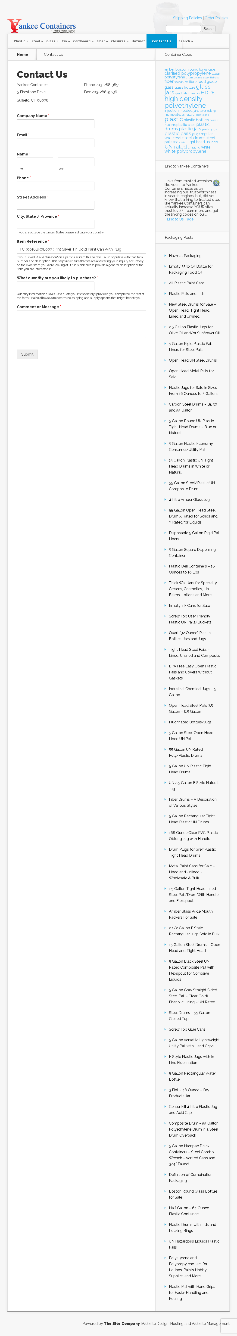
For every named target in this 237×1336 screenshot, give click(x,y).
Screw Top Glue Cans (187, 1029)
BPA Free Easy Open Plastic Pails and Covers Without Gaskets (192, 672)
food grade (207, 81)
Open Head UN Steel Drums (193, 360)
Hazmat (138, 41)
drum (189, 77)
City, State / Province (38, 216)
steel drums (194, 137)
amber (170, 69)
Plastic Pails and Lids (187, 293)
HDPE (208, 93)
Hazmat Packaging (185, 256)
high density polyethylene (185, 102)
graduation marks (187, 93)
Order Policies (216, 18)
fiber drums (181, 82)
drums (198, 77)
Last (60, 169)
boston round (186, 69)
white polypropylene (185, 151)
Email (23, 135)
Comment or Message (39, 307)
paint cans (202, 114)
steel (177, 138)
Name (23, 154)
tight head (196, 142)
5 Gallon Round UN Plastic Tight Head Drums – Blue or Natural (192, 427)
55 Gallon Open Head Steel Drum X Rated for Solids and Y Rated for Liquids (193, 516)
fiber (169, 81)
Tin (64, 41)
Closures (118, 41)
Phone (24, 178)
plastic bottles (196, 120)
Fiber (101, 41)
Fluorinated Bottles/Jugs (190, 722)
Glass (50, 41)
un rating (194, 147)
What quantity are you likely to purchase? (57, 278)
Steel (35, 41)
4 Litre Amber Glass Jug (189, 499)
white (205, 147)
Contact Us (162, 41)
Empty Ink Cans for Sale (189, 605)
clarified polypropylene (188, 73)
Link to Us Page (180, 219)
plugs (196, 134)
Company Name (33, 116)
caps (212, 69)
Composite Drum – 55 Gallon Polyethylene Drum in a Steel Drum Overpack (193, 1129)
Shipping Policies (187, 18)
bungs (203, 69)
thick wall (180, 142)
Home (22, 54)
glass (169, 87)
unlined (212, 142)
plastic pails (178, 133)
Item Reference (33, 241)
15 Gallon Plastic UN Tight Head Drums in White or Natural (191, 466)
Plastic (19, 41)
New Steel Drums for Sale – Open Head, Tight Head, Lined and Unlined (192, 310)
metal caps (177, 114)
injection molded (179, 110)
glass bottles (185, 87)
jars (196, 110)
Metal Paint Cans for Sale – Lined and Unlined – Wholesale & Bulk (192, 872)
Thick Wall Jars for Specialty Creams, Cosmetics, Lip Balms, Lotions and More (193, 589)
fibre (192, 82)
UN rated (176, 146)
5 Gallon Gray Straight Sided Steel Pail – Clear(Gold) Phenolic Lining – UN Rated (193, 996)
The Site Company (122, 1323)
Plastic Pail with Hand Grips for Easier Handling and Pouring (192, 1292)
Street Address (32, 197)
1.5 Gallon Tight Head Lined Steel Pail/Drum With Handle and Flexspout (193, 895)
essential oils (211, 77)
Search (184, 41)
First (20, 169)
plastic (174, 119)
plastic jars (190, 128)
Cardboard (81, 41)
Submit (27, 354)
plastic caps (185, 125)
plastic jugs (209, 129)
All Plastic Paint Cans (187, 283)
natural (190, 114)
